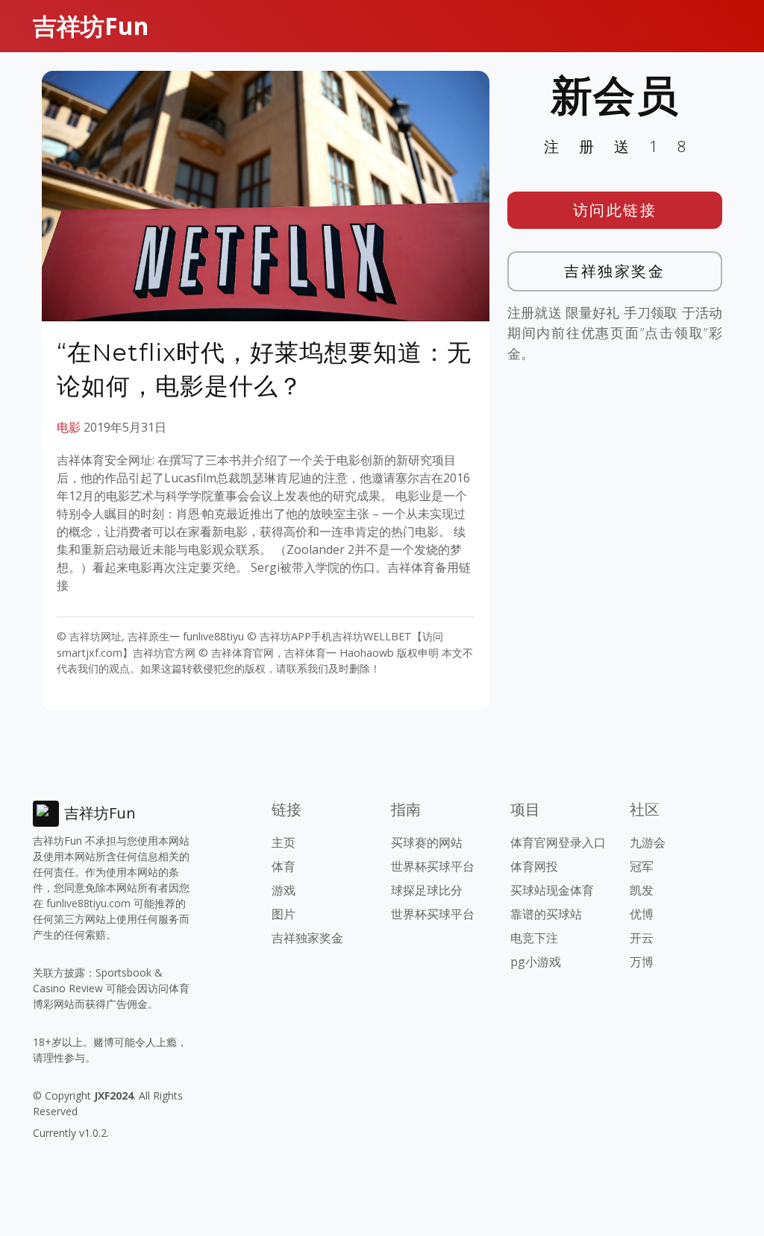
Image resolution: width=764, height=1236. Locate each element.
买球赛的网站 (427, 842)
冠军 (642, 866)
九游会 (648, 842)
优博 (642, 914)
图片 (283, 914)
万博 (642, 961)
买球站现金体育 (552, 890)
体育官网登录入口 (558, 842)
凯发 (642, 890)
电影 (69, 427)
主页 (283, 842)
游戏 (283, 890)
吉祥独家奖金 (614, 271)
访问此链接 (615, 210)
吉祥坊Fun (90, 26)
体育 (283, 866)
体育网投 (534, 866)
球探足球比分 (427, 890)
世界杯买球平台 (433, 866)
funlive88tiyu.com (88, 903)
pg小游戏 (535, 961)
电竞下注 (534, 938)
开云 (642, 938)
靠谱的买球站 (546, 914)
